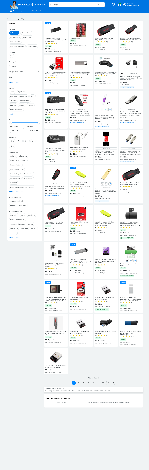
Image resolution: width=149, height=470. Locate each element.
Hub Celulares (88, 391)
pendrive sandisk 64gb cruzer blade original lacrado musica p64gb (109, 402)
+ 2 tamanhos (56, 260)
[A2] (106, 183)
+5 (110, 109)
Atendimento (37, 11)
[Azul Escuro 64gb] (131, 260)
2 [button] (78, 383)
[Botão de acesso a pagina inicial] (19, 4)
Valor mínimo (14, 126)
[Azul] (102, 109)
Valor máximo (30, 126)
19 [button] (103, 383)
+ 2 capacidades (81, 109)
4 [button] (88, 383)
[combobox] (77, 4)
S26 (69, 391)
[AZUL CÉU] (106, 109)
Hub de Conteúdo (77, 391)
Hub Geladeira (98, 391)
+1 (135, 261)
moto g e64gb (61, 402)
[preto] (121, 73)
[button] (98, 5)
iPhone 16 (64, 391)
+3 (110, 184)
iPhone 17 (56, 391)
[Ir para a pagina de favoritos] (113, 4)
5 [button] (93, 383)
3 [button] (83, 383)
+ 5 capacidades (106, 187)
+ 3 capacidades (131, 109)
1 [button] (73, 383)
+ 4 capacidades (106, 148)
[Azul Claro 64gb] (127, 260)
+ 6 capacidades (133, 73)
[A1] (102, 183)
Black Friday (48, 391)
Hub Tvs (107, 391)
